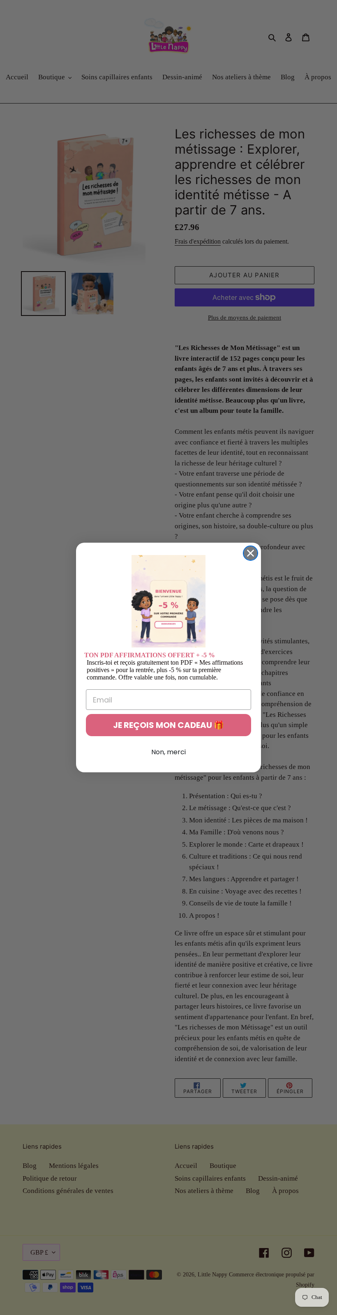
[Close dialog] (250, 553)
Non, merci (168, 752)
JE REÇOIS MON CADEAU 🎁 (168, 725)
